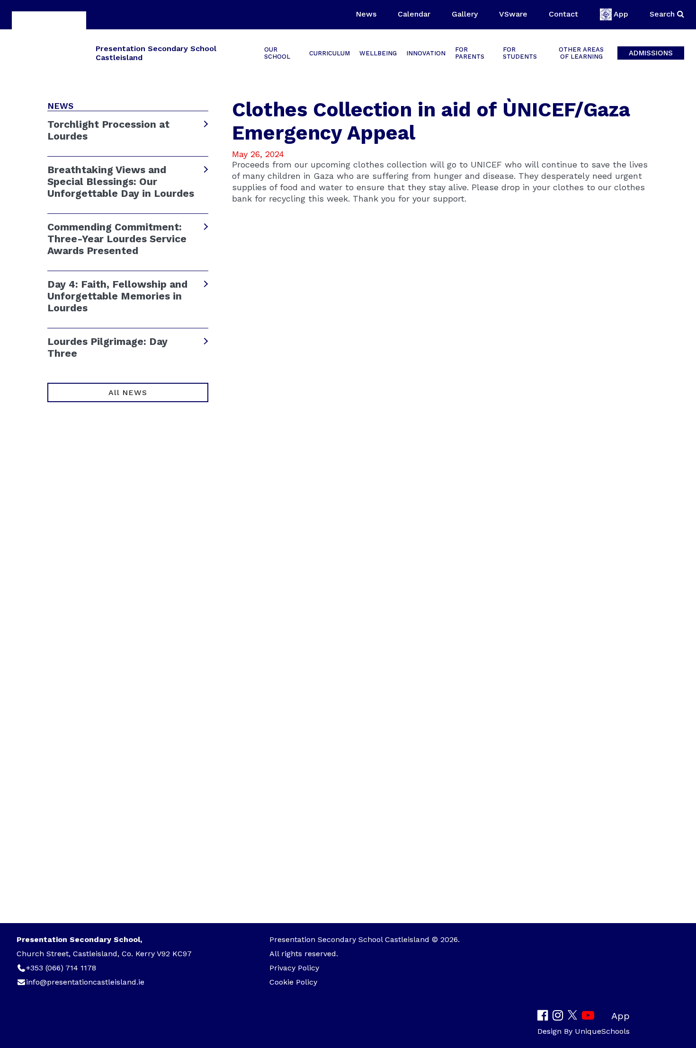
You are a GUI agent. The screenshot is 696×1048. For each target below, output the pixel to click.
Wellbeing (378, 53)
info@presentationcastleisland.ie (85, 982)
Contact (563, 13)
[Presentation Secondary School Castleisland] (49, 52)
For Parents (469, 53)
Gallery (465, 13)
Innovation (426, 53)
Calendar (414, 13)
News (366, 13)
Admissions (651, 53)
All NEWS (127, 392)
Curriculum (329, 53)
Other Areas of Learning (581, 53)
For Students (520, 53)
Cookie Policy (293, 982)
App (621, 13)
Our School (277, 53)
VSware (513, 13)
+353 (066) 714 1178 (61, 967)
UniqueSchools (602, 1031)
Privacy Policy (294, 967)
